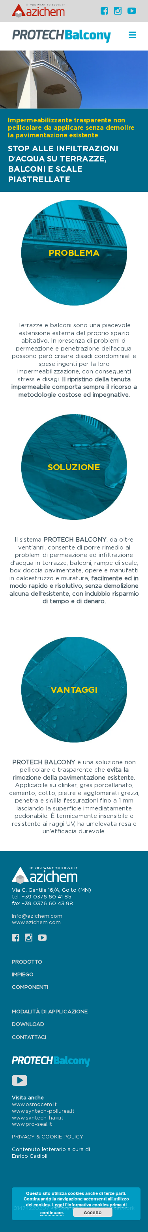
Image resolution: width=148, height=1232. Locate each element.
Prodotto (27, 961)
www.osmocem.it (34, 1104)
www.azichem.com (36, 922)
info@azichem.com (37, 916)
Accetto (92, 1212)
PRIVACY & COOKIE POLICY (47, 1136)
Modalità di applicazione (50, 1011)
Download (28, 1024)
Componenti (30, 987)
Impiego (23, 974)
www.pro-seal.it (32, 1124)
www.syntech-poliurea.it (43, 1111)
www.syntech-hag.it (38, 1117)
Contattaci (29, 1037)
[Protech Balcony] (61, 35)
